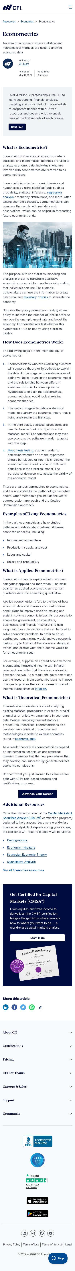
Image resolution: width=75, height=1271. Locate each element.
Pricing (8, 1059)
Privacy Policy (11, 1244)
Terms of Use (31, 1244)
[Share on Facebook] (14, 1009)
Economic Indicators (21, 847)
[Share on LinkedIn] (6, 1009)
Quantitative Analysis (21, 862)
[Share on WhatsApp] (32, 1009)
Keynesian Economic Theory (27, 854)
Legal (68, 1244)
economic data (25, 739)
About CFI (10, 1032)
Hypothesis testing (20, 450)
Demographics (17, 840)
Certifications (13, 1046)
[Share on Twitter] (23, 1009)
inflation (40, 689)
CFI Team (24, 63)
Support (8, 1100)
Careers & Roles (15, 1087)
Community (11, 1114)
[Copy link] (41, 1009)
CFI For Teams (14, 1073)
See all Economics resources (23, 870)
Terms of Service (52, 1244)
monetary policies (36, 297)
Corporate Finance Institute (12, 7)
